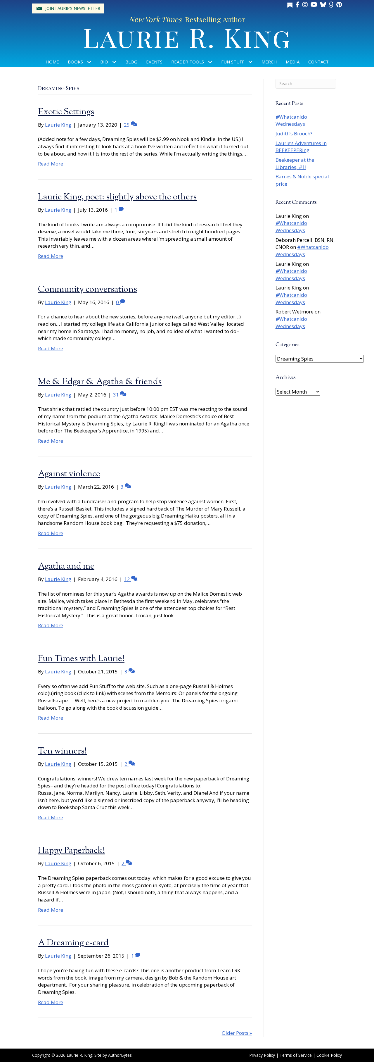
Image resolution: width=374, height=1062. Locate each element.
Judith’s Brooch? (294, 133)
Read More (50, 163)
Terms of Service (296, 1055)
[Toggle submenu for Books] (89, 62)
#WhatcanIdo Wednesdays (291, 120)
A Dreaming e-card (73, 943)
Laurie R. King (187, 37)
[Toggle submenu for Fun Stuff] (250, 62)
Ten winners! (62, 751)
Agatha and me (66, 566)
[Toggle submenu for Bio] (114, 62)
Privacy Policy (262, 1055)
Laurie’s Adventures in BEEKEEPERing (301, 147)
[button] (68, 8)
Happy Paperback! (71, 850)
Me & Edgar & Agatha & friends (100, 382)
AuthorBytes (120, 1055)
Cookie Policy (329, 1055)
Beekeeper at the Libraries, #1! (295, 163)
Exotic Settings (66, 112)
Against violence (69, 474)
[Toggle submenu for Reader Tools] (210, 62)
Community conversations (87, 289)
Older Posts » (237, 1033)
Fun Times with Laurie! (81, 659)
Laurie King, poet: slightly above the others (117, 197)
